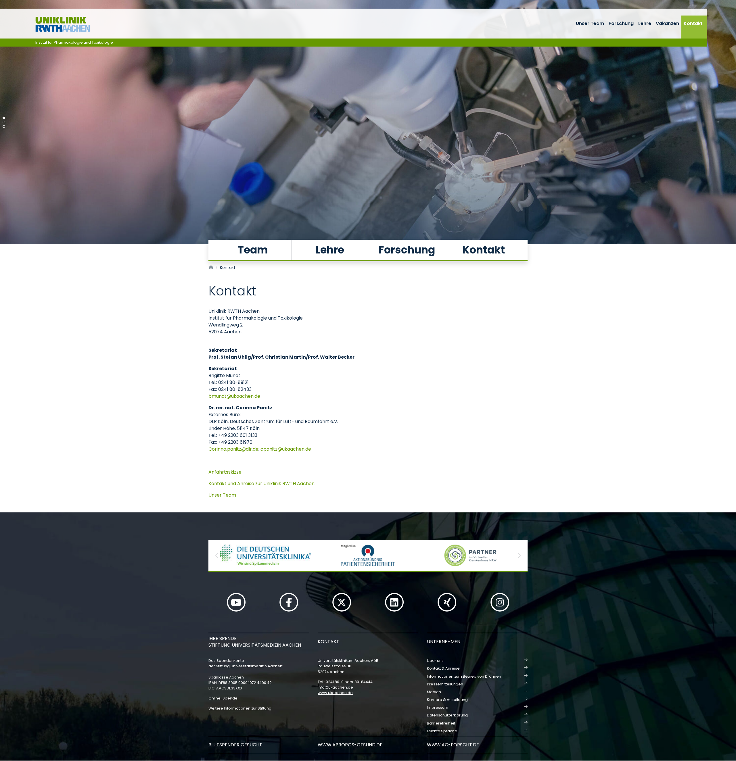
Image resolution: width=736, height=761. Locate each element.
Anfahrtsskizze (224, 472)
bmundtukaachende (234, 396)
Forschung (621, 23)
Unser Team (590, 23)
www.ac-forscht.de (453, 744)
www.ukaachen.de (335, 692)
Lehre (644, 23)
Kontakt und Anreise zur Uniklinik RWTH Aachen (261, 483)
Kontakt (693, 23)
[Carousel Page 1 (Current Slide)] (4, 118)
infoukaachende (335, 687)
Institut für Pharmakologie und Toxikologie (74, 42)
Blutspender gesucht (235, 744)
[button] (217, 555)
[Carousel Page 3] (4, 126)
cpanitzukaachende (285, 449)
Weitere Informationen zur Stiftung (239, 708)
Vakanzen (667, 23)
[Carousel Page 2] (4, 122)
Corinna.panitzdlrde (233, 449)
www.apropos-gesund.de (350, 744)
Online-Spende (222, 698)
